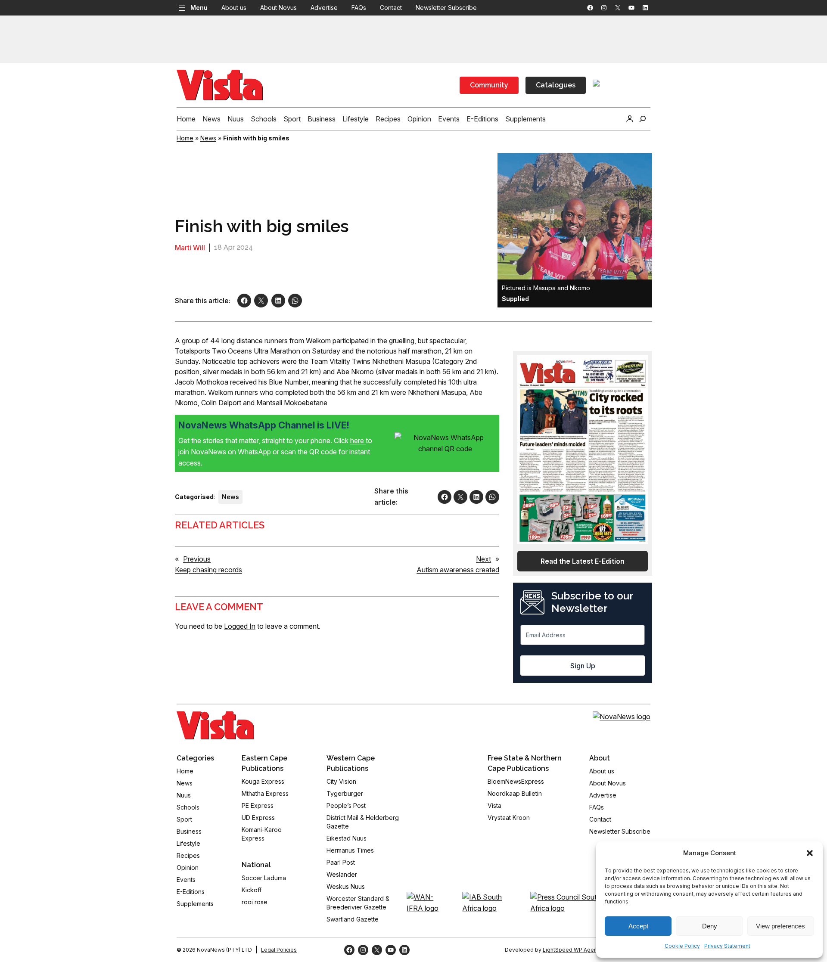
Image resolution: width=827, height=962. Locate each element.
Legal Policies (279, 949)
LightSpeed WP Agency (573, 949)
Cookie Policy (682, 946)
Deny (709, 926)
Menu (199, 7)
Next (483, 559)
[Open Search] (642, 119)
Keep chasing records (208, 569)
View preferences (780, 926)
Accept (638, 926)
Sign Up (582, 665)
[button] (809, 853)
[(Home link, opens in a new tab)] (215, 725)
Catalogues (555, 85)
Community (489, 85)
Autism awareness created (458, 569)
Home (185, 138)
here (358, 440)
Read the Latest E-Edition (583, 561)
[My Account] (630, 119)
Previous (197, 559)
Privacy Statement (727, 946)
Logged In (239, 626)
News (208, 138)
